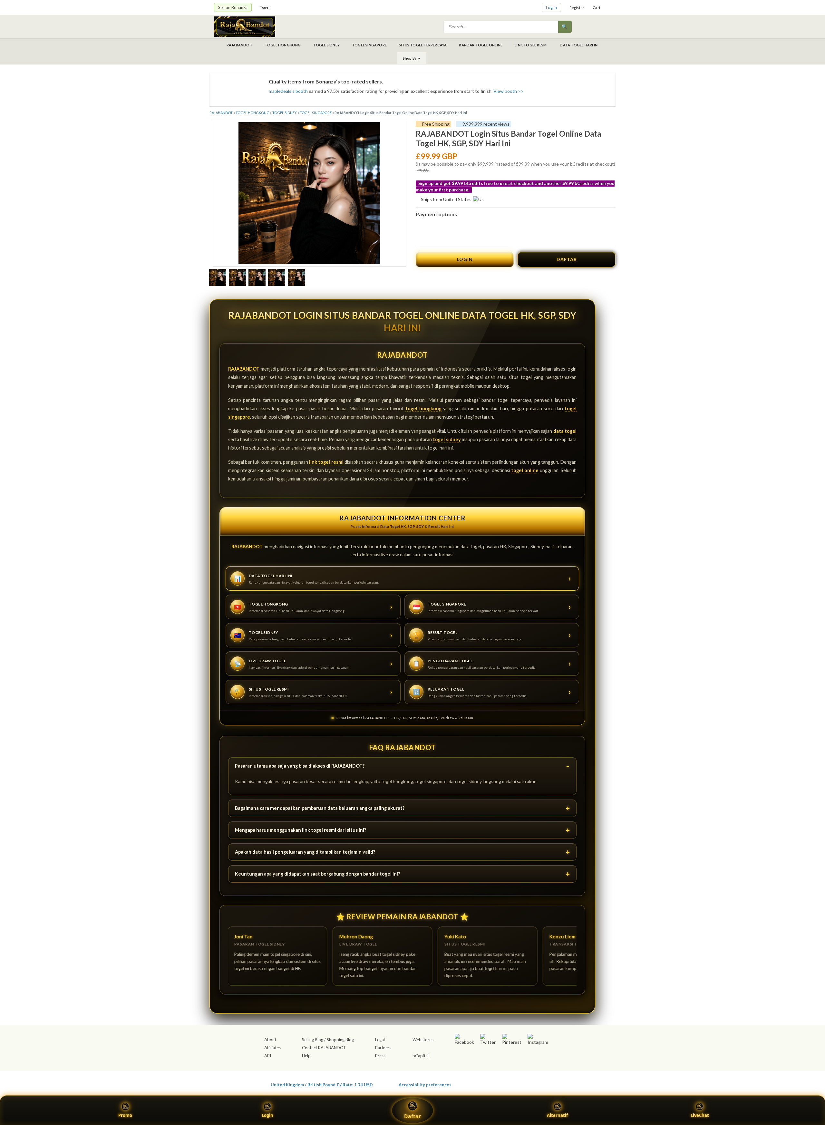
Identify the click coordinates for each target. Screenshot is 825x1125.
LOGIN (465, 259)
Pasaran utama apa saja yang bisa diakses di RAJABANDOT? (299, 766)
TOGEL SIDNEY (326, 45)
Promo (125, 1115)
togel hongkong (423, 408)
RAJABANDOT (239, 45)
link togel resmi (326, 462)
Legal (380, 1039)
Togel (264, 7)
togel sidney (447, 439)
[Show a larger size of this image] (217, 278)
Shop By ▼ (412, 58)
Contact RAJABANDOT (324, 1047)
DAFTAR (567, 259)
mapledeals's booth (288, 91)
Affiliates (272, 1047)
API (267, 1055)
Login (267, 1115)
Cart (596, 7)
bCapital (420, 1055)
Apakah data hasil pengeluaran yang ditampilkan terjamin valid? (305, 852)
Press (380, 1055)
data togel (565, 431)
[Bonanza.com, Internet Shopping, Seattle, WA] (517, 1083)
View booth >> (508, 91)
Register (577, 7)
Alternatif (557, 1115)
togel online (525, 470)
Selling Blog (312, 1039)
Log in (551, 7)
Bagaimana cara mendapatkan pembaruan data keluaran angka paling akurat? (319, 808)
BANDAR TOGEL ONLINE (480, 45)
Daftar (412, 1116)
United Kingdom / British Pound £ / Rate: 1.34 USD (322, 1084)
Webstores (422, 1039)
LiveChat (700, 1115)
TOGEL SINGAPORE (369, 45)
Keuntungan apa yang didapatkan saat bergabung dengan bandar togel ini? (317, 874)
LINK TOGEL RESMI (531, 45)
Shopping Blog (340, 1039)
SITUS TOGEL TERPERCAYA (423, 45)
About (270, 1039)
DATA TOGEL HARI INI (579, 45)
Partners (383, 1047)
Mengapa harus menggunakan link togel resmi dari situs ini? (300, 830)
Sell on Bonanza (233, 7)
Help (306, 1055)
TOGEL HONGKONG (283, 45)
